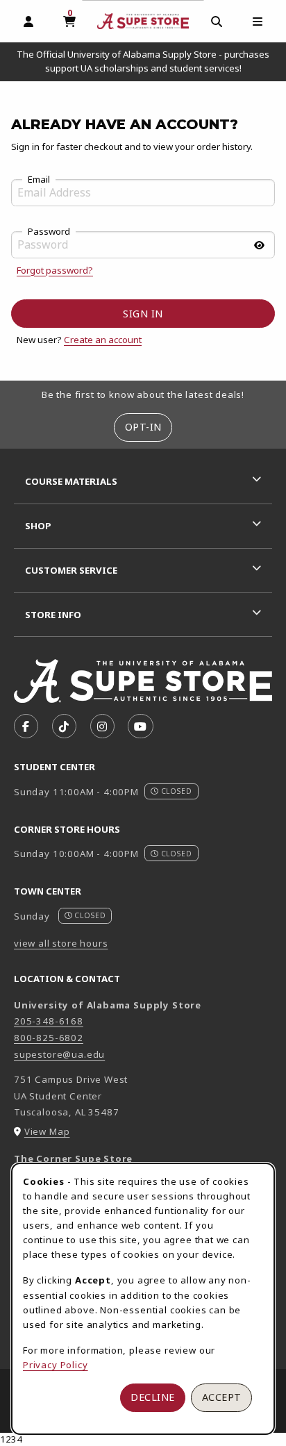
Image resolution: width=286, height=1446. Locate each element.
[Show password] (259, 245)
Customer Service (71, 570)
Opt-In (143, 426)
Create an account (103, 339)
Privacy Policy (55, 1364)
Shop (38, 526)
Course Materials (71, 481)
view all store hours (61, 943)
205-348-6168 (48, 1021)
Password (49, 232)
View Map (47, 1131)
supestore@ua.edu (59, 1054)
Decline (153, 1397)
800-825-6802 (48, 1037)
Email (39, 179)
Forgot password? (55, 270)
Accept (222, 1397)
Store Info (53, 614)
